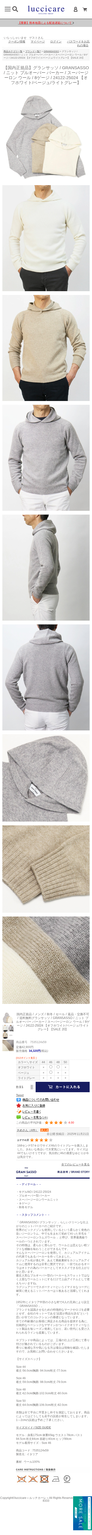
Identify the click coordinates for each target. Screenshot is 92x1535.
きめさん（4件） (27, 1130)
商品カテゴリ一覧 (13, 51)
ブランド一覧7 (33, 51)
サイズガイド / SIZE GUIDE (33, 1427)
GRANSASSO (51, 51)
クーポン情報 (16, 41)
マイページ (38, 41)
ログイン (56, 41)
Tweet (20, 1095)
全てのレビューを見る (75, 1164)
